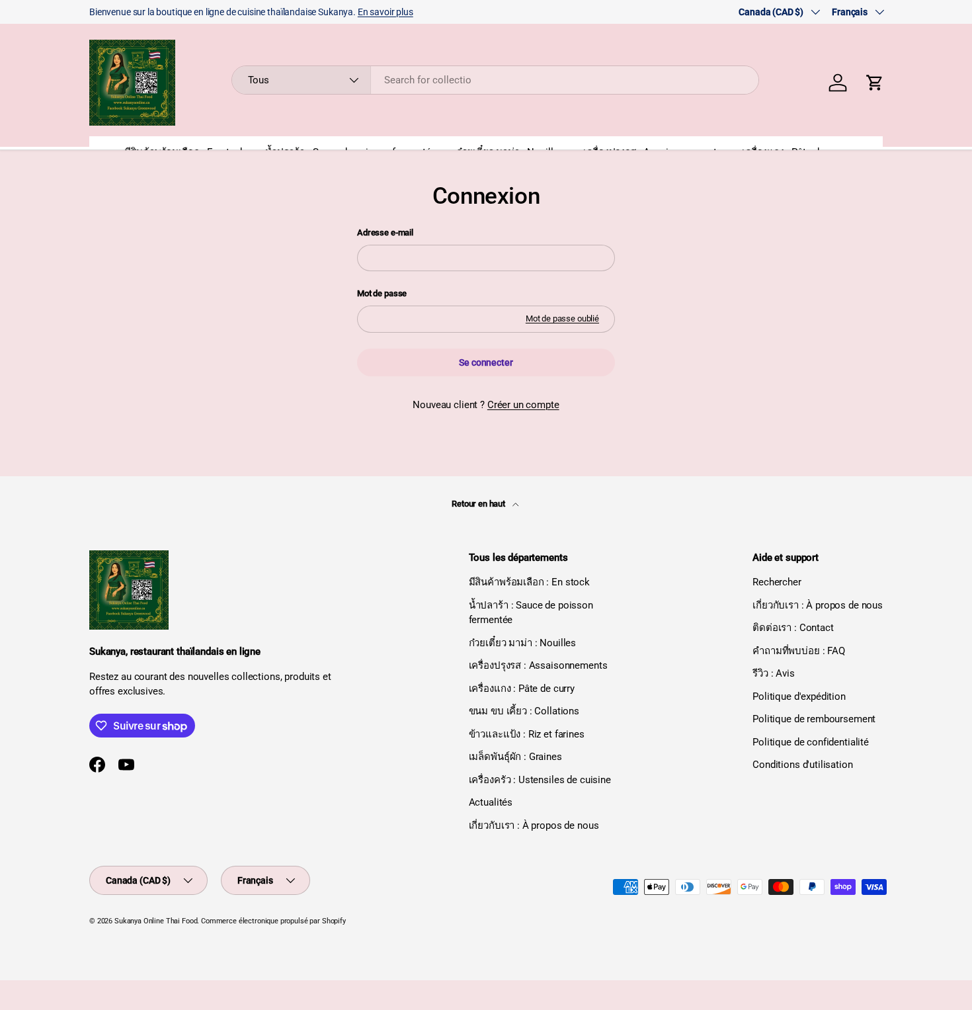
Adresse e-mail (385, 232)
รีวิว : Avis (773, 673)
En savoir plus (385, 12)
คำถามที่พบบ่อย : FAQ (798, 651)
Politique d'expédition (799, 696)
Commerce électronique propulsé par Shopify (273, 921)
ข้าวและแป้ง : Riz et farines (527, 734)
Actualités (491, 802)
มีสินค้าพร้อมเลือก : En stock (529, 582)
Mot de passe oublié (562, 318)
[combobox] (495, 80)
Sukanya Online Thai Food (155, 921)
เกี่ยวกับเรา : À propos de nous (534, 825)
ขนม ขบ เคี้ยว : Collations (524, 711)
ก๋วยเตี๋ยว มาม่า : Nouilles (523, 643)
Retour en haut (479, 504)
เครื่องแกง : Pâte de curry (522, 688)
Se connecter (485, 362)
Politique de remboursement (813, 719)
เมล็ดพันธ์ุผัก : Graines (515, 757)
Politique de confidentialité (810, 742)
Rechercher (776, 582)
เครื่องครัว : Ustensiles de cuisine (540, 780)
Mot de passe (382, 293)
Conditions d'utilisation (802, 765)
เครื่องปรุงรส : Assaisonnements (538, 665)
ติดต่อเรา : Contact (792, 628)
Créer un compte (523, 405)
